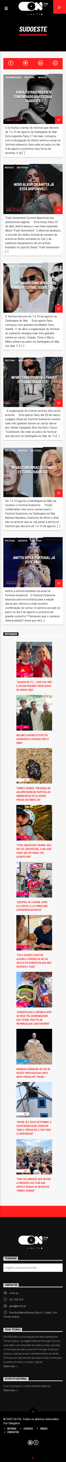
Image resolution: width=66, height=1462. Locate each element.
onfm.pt (13, 1293)
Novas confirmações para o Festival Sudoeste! (34, 379)
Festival (29, 77)
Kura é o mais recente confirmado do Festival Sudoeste (33, 96)
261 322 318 (16, 1299)
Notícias (22, 167)
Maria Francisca (14, 118)
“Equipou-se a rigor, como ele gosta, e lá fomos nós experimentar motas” (32, 905)
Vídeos (43, 1428)
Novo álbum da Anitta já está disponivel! (34, 186)
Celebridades (13, 77)
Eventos (28, 1428)
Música (42, 77)
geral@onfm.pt (17, 1306)
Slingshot (14, 1423)
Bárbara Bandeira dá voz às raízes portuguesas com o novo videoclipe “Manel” (33, 1072)
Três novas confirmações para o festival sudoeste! (33, 285)
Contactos (13, 1432)
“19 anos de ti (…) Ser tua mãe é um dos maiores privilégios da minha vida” (34, 685)
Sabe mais (9, 1366)
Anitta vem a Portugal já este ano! (34, 559)
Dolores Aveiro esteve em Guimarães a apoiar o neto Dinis (32, 738)
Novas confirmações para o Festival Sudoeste (34, 469)
